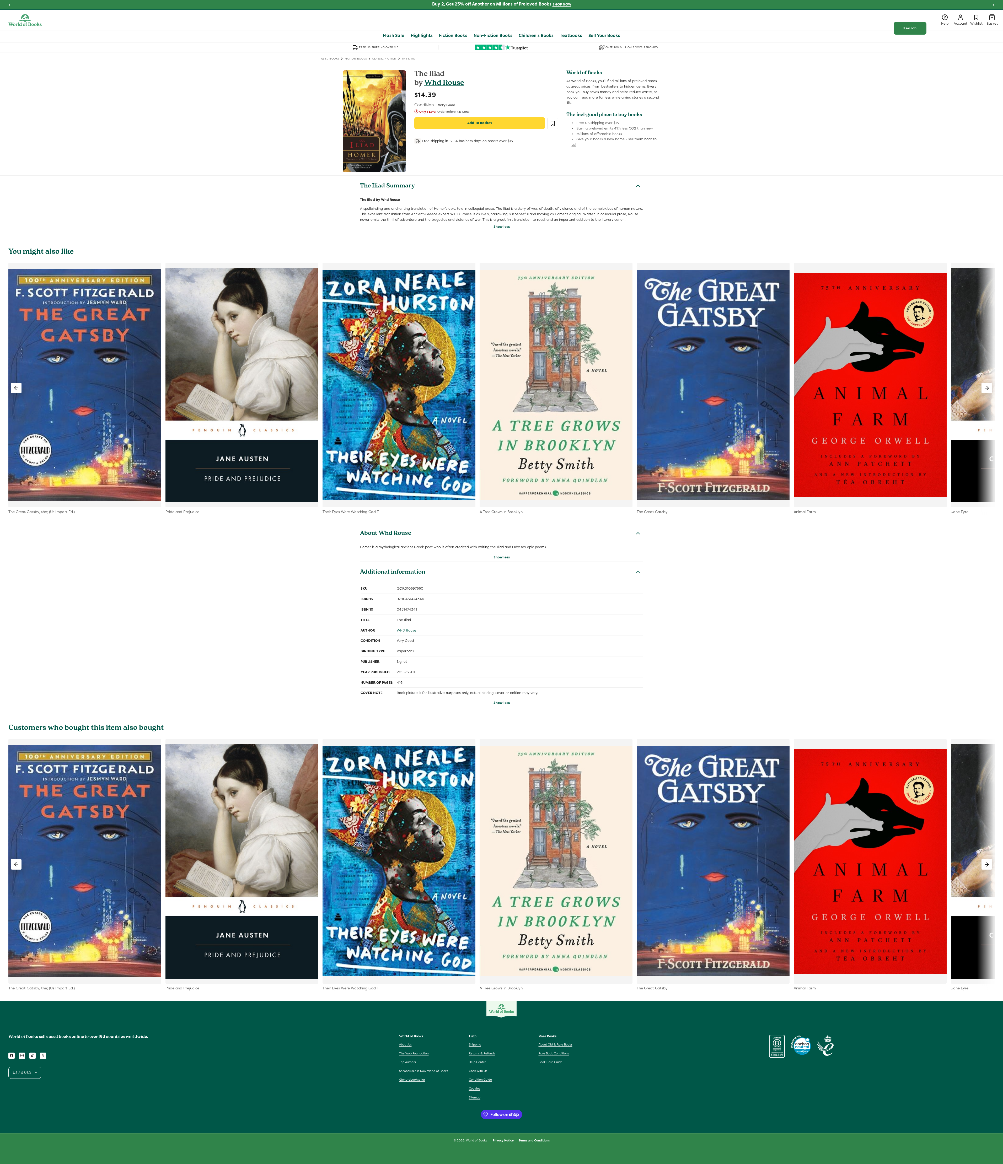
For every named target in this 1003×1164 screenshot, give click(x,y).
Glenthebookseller (412, 1079)
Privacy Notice (503, 1140)
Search (910, 28)
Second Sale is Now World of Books (423, 1070)
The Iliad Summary (387, 186)
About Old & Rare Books (555, 1044)
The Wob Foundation (414, 1053)
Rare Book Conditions (554, 1053)
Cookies (474, 1088)
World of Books (477, 1140)
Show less (502, 227)
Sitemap (474, 1097)
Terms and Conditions (534, 1140)
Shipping (475, 1044)
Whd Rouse (444, 83)
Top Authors (407, 1062)
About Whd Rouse (385, 533)
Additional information (392, 572)
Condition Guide (480, 1079)
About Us (405, 1044)
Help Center (477, 1062)
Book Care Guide (550, 1062)
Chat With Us (478, 1070)
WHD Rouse (406, 630)
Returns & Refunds (482, 1053)
